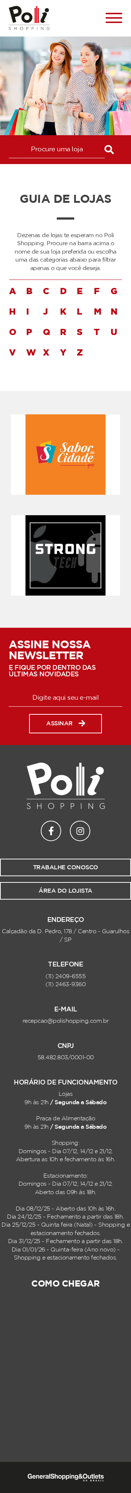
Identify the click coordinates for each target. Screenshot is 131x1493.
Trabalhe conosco (65, 867)
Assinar (59, 723)
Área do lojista (65, 891)
